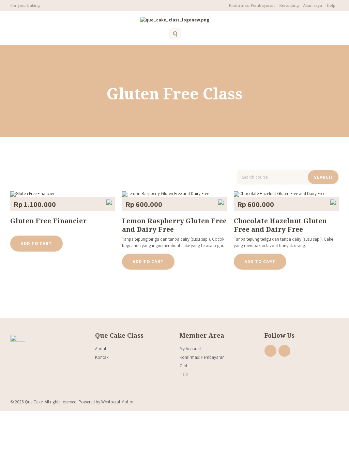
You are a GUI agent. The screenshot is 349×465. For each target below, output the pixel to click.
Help (331, 5)
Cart (183, 366)
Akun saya (312, 5)
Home (139, 82)
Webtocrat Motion (118, 402)
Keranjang (289, 5)
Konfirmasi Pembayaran (252, 5)
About (100, 349)
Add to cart (36, 243)
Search (323, 177)
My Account (190, 349)
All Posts (161, 82)
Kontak (101, 357)
